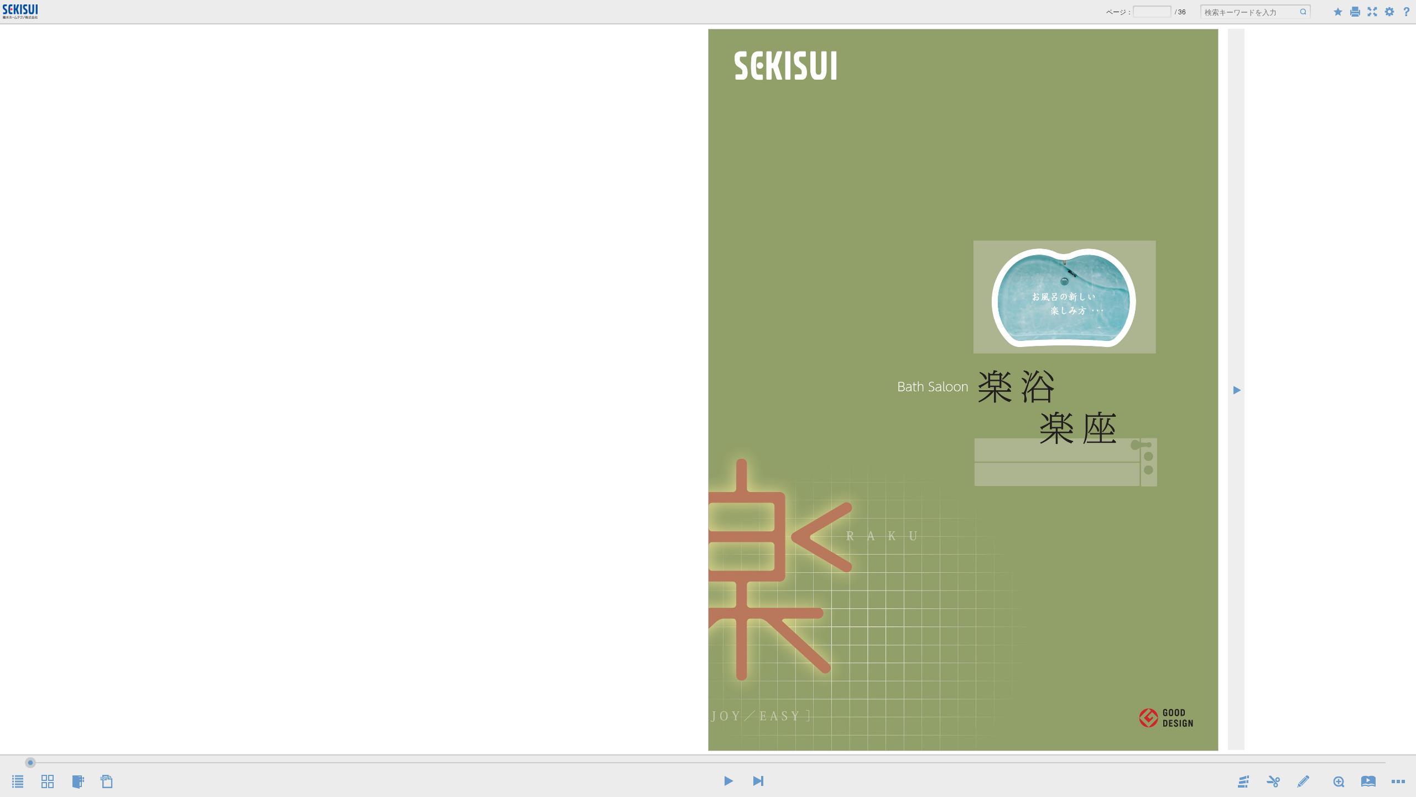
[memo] (1303, 781)
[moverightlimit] (758, 781)
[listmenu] (18, 781)
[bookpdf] (107, 781)
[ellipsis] (1398, 781)
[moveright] (728, 781)
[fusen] (1243, 781)
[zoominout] (1338, 781)
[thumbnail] (47, 781)
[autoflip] (1368, 781)
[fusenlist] (77, 781)
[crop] (1273, 781)
